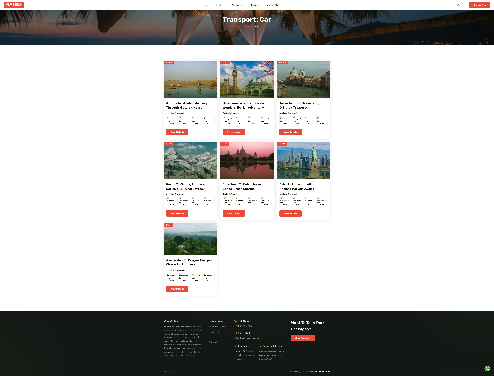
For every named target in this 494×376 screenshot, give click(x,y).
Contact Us (272, 5)
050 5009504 (265, 358)
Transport (248, 26)
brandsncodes (323, 371)
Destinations (237, 5)
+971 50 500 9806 (243, 326)
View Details (177, 132)
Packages (255, 5)
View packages (303, 338)
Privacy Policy (215, 331)
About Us (220, 5)
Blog (211, 337)
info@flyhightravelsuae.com (246, 338)
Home (205, 5)
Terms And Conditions (219, 326)
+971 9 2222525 (274, 355)
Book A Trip (479, 5)
